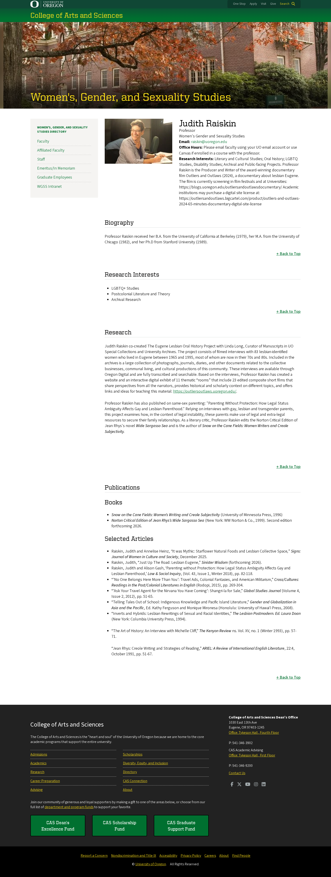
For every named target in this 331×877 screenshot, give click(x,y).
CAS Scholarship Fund (119, 825)
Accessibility (168, 855)
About (127, 789)
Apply (253, 4)
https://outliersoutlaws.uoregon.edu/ (204, 391)
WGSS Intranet (49, 186)
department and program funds (69, 807)
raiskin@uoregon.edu (209, 142)
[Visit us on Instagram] (256, 784)
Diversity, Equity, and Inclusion (145, 763)
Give (273, 4)
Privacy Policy (191, 855)
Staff (41, 159)
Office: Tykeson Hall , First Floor (252, 755)
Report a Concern (94, 855)
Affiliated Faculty (50, 150)
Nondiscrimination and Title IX (133, 855)
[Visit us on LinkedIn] (264, 784)
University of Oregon (150, 864)
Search (284, 4)
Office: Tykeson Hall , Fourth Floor (254, 732)
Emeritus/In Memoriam (56, 168)
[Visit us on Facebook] (232, 784)
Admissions (38, 754)
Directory (130, 772)
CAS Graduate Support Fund (181, 825)
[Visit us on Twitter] (239, 784)
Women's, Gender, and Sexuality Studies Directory (62, 129)
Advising (36, 789)
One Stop (239, 4)
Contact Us (237, 773)
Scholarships (132, 754)
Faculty (43, 141)
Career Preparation (45, 781)
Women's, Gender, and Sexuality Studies (130, 96)
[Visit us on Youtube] (247, 784)
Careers (210, 855)
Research (37, 772)
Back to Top (290, 254)
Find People (241, 855)
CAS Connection (135, 781)
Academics (38, 763)
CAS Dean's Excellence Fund (57, 825)
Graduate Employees (54, 177)
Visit (263, 4)
